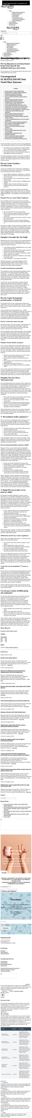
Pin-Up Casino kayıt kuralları (12, 124)
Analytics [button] (3, 1095)
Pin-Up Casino (8, 129)
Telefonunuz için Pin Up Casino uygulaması (16, 108)
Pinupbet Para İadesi (10, 134)
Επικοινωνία (12, 24)
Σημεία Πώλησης (13, 23)
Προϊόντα (3, 950)
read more (10, 665)
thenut (2, 644)
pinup (12, 234)
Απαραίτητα (5, 1013)
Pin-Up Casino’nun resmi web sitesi (14, 99)
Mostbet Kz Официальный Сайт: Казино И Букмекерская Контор (12, 740)
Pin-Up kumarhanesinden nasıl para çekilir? (15, 105)
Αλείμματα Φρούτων (17, 17)
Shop (10, 11)
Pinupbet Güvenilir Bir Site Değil (13, 93)
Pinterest (12, 631)
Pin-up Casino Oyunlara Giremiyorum (14, 91)
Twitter (7, 631)
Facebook (3, 631)
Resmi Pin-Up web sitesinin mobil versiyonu (16, 138)
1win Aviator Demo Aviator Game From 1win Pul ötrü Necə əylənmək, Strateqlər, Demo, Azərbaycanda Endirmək (17, 808)
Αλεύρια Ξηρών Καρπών (18, 19)
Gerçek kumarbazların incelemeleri (13, 95)
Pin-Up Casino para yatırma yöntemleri (14, 135)
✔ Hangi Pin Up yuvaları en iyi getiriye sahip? (16, 106)
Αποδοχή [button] (11, 991)
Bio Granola (15, 16)
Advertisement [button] (4, 1102)
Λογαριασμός (4, 961)
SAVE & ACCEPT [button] (5, 1116)
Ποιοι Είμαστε (12, 22)
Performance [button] (4, 1088)
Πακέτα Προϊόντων (17, 20)
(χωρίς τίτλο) (7, 816)
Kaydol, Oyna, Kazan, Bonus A (9, 657)
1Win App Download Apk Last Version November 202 (15, 700)
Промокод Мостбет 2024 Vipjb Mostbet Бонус (13, 712)
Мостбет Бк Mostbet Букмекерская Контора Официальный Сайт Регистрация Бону (13, 671)
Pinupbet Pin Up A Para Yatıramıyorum (14, 102)
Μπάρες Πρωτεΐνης (17, 13)
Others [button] (2, 1111)
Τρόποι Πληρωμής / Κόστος (8, 969)
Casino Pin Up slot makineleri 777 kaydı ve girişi (17, 109)
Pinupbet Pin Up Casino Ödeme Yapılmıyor (15, 92)
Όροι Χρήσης (4, 962)
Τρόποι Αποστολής (5, 971)
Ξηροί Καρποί (15, 15)
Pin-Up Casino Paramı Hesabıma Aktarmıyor (16, 122)
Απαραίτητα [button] (4, 1011)
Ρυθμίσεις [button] (4, 991)
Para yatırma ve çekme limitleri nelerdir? (15, 123)
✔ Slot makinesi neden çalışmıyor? (13, 103)
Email (15, 631)
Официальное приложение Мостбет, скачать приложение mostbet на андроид (13, 725)
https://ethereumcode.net (12, 647)
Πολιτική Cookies (18, 991)
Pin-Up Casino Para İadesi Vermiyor (14, 137)
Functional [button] (3, 1081)
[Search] (17, 33)
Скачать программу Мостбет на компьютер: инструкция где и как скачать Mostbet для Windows (15, 754)
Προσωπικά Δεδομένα (6, 964)
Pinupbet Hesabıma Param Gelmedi (14, 115)
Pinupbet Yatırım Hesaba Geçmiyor (13, 100)
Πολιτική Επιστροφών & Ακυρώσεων (10, 968)
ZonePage (27, 984)
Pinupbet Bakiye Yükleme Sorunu (13, 133)
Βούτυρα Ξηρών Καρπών (18, 12)
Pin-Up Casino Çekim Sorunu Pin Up (14, 113)
